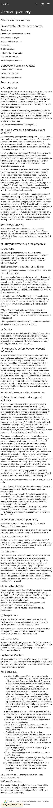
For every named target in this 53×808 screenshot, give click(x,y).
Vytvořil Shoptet (13, 801)
